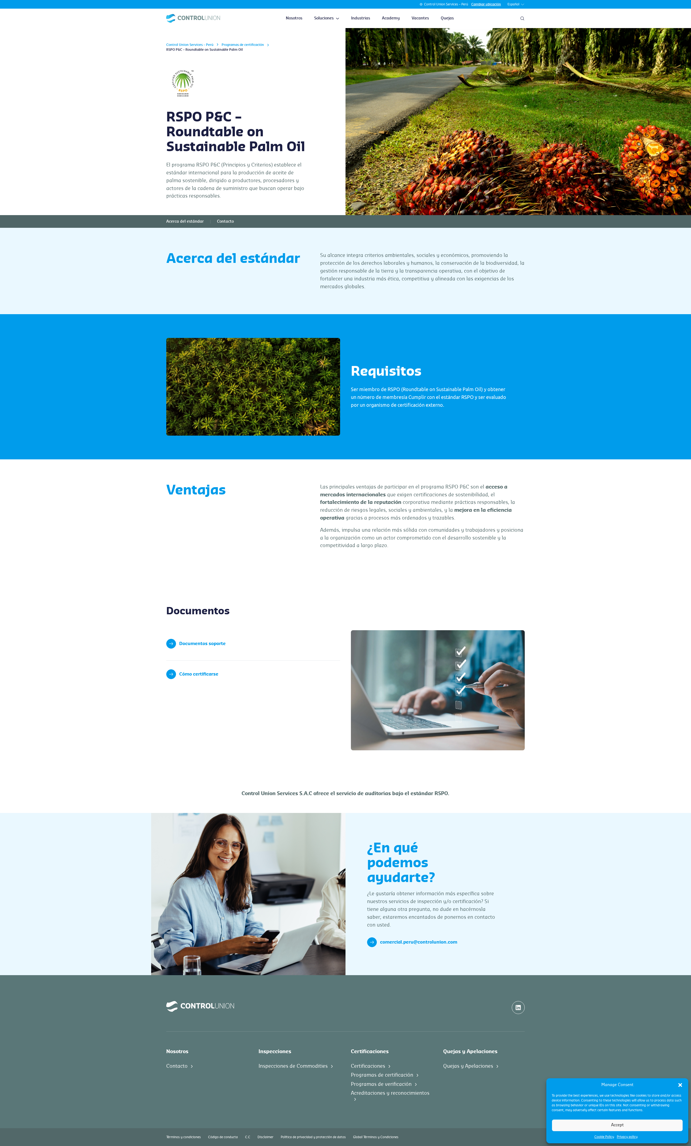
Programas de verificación (381, 1084)
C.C (247, 1137)
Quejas (447, 18)
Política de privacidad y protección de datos (313, 1137)
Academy (391, 18)
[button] (680, 1085)
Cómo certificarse (198, 674)
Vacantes (420, 18)
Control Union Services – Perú (446, 4)
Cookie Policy (604, 1136)
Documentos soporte (202, 644)
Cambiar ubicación (486, 4)
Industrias (360, 18)
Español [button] (513, 4)
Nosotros (294, 18)
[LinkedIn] (518, 1007)
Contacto (225, 221)
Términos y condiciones (183, 1137)
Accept (617, 1125)
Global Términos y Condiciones (375, 1137)
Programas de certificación (243, 44)
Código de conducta (223, 1137)
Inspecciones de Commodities (293, 1066)
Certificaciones (368, 1066)
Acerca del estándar (185, 221)
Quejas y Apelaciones (468, 1066)
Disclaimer (265, 1137)
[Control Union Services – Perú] (193, 18)
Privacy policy (627, 1136)
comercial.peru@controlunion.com (418, 942)
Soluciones (324, 18)
